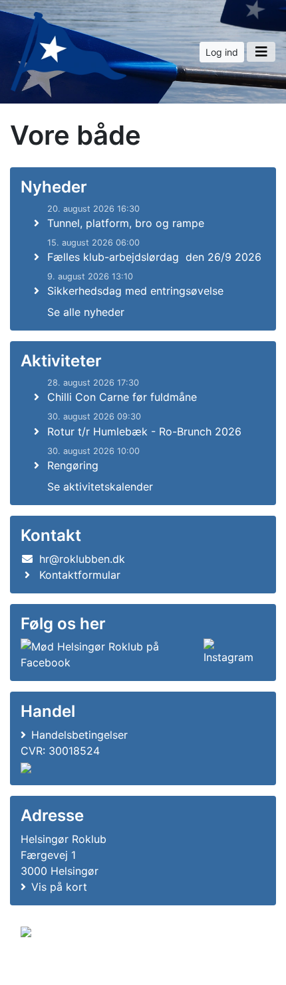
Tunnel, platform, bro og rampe (125, 223)
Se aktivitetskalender (100, 486)
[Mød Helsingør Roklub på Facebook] (109, 654)
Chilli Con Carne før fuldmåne (122, 397)
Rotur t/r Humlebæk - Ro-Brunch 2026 (144, 431)
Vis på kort (59, 886)
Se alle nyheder (85, 312)
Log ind (222, 52)
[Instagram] (232, 654)
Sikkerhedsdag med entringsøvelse (135, 290)
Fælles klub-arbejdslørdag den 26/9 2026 (154, 257)
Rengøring (72, 465)
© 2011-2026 (48, 967)
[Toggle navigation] (261, 52)
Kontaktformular (79, 574)
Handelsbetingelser (79, 734)
